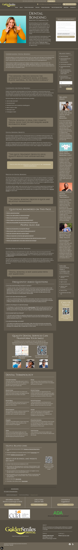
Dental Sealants (64, 62)
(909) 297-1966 (43, 42)
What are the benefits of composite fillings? (18, 228)
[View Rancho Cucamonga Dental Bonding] (13, 42)
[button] (1, 548)
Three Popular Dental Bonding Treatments (65, 194)
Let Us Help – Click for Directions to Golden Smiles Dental (22, 357)
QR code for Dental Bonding (10, 491)
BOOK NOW (51, 1)
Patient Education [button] (45, 7)
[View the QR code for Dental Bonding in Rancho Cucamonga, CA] (41, 354)
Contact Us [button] (73, 7)
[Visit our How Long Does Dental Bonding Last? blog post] (65, 150)
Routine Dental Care (65, 284)
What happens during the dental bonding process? (20, 220)
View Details (18, 479)
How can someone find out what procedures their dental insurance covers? (26, 238)
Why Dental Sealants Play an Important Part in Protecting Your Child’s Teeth (66, 71)
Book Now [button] (66, 7)
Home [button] (16, 7)
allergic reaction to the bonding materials (17, 254)
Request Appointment (39, 504)
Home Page (34, 452)
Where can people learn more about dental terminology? (21, 240)
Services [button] (37, 7)
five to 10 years (31, 307)
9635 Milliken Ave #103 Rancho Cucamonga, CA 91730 (50, 4)
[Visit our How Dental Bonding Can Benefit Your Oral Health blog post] (65, 231)
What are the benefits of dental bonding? (17, 218)
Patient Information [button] (29, 7)
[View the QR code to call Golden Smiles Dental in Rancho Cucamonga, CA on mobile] (66, 314)
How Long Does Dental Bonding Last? (65, 153)
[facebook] (70, 544)
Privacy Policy (6, 545)
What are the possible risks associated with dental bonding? (22, 222)
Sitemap (11, 545)
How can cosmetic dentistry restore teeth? (18, 233)
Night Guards (64, 282)
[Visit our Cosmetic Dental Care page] (43, 367)
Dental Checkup (64, 56)
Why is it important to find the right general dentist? (20, 236)
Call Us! (70, 4)
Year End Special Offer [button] (56, 7)
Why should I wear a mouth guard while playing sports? (21, 231)
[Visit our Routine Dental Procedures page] (17, 367)
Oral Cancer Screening (66, 64)
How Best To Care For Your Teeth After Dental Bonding (65, 114)
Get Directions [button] (12, 504)
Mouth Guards (64, 279)
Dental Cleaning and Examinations (65, 59)
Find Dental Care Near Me (66, 293)
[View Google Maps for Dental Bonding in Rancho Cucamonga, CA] (21, 355)
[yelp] (73, 544)
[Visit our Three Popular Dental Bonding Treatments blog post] (65, 190)
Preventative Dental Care (65, 67)
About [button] (21, 7)
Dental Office (64, 290)
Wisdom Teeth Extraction (64, 287)
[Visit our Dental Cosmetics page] (30, 367)
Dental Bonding (14, 489)
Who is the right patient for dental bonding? (18, 215)
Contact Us (65, 504)
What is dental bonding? (13, 213)
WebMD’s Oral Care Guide (17, 454)
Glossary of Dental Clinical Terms (32, 449)
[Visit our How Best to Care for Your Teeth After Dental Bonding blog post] (65, 110)
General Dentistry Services (65, 277)
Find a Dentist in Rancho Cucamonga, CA (66, 78)
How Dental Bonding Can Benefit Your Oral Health (65, 235)
